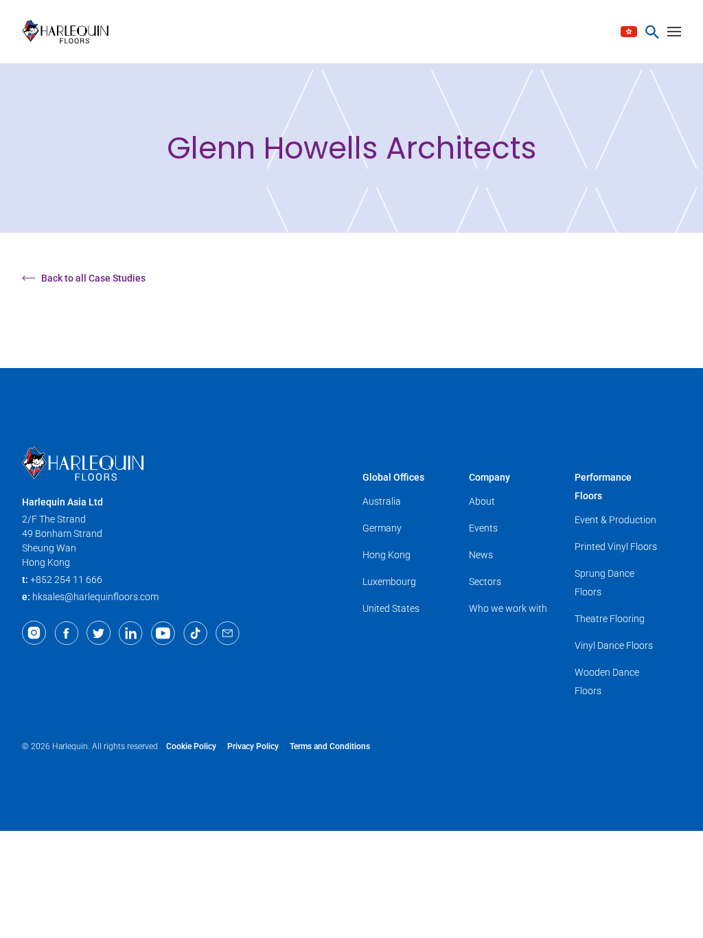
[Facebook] (66, 633)
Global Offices (393, 477)
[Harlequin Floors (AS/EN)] (69, 31)
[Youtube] (163, 633)
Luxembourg (389, 581)
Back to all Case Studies (93, 278)
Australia (381, 501)
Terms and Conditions (330, 746)
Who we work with (508, 608)
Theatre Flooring (610, 618)
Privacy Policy (253, 746)
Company (489, 477)
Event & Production (615, 519)
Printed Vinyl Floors (616, 546)
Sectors (485, 581)
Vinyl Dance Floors (614, 645)
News (481, 554)
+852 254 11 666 (66, 579)
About (482, 501)
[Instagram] (34, 633)
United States (390, 608)
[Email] (228, 633)
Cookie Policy (191, 746)
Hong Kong (386, 554)
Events (483, 528)
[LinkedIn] (131, 633)
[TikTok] (195, 633)
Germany (382, 528)
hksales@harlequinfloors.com (95, 596)
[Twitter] (99, 633)
